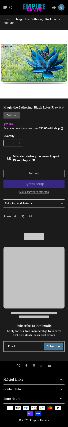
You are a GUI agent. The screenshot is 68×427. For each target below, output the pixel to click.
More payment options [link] (34, 192)
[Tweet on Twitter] (23, 216)
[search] (11, 7)
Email (11, 346)
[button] (34, 173)
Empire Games (39, 420)
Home (7, 19)
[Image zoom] (34, 64)
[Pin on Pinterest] (30, 216)
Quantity (8, 136)
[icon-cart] (54, 7)
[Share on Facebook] (15, 216)
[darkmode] (61, 7)
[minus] (7, 143)
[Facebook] (26, 366)
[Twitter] (18, 366)
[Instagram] (34, 366)
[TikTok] (42, 366)
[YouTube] (49, 366)
